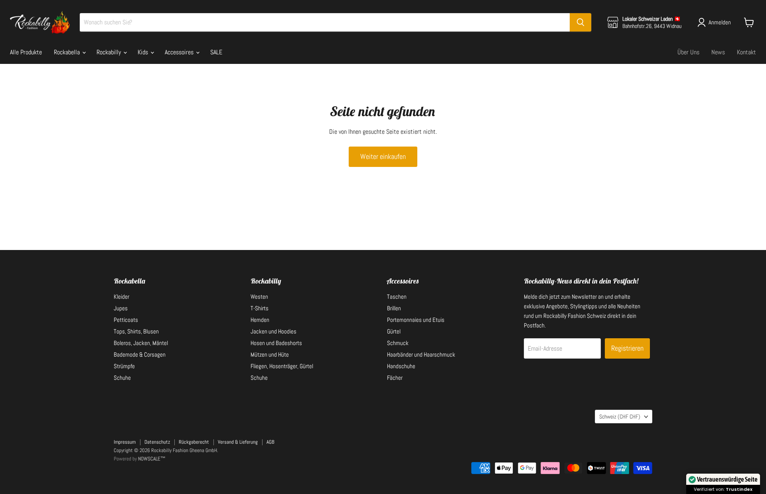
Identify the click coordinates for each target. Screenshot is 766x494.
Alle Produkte (26, 52)
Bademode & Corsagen (140, 354)
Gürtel (394, 331)
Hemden (260, 319)
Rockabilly (109, 52)
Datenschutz (157, 441)
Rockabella (67, 52)
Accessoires (180, 52)
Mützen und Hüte (270, 354)
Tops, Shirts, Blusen (136, 331)
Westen (259, 296)
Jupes (121, 308)
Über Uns (688, 52)
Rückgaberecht (194, 441)
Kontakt (746, 52)
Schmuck (398, 343)
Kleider (121, 296)
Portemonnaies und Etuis (415, 319)
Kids (144, 52)
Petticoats (126, 319)
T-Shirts (259, 308)
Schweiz (619, 416)
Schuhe (122, 377)
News (718, 52)
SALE (216, 52)
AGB (270, 441)
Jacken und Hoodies (273, 331)
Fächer (395, 377)
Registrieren (627, 348)
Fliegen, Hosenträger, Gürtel (282, 366)
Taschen (397, 296)
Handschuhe (401, 366)
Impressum (125, 441)
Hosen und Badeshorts (276, 343)
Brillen (394, 308)
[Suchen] (580, 22)
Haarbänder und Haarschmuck (421, 354)
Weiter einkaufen (383, 156)
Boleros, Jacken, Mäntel (141, 343)
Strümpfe (124, 366)
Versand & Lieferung (238, 441)
